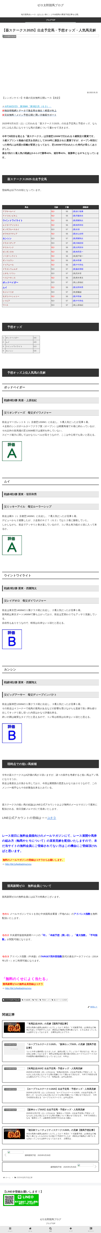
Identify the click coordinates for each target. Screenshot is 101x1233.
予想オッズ (46, 1000)
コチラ (51, 817)
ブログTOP (50, 1223)
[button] (93, 617)
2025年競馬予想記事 (12, 1000)
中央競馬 (27, 1000)
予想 (35, 1000)
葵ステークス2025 (60, 1000)
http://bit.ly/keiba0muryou (18, 864)
